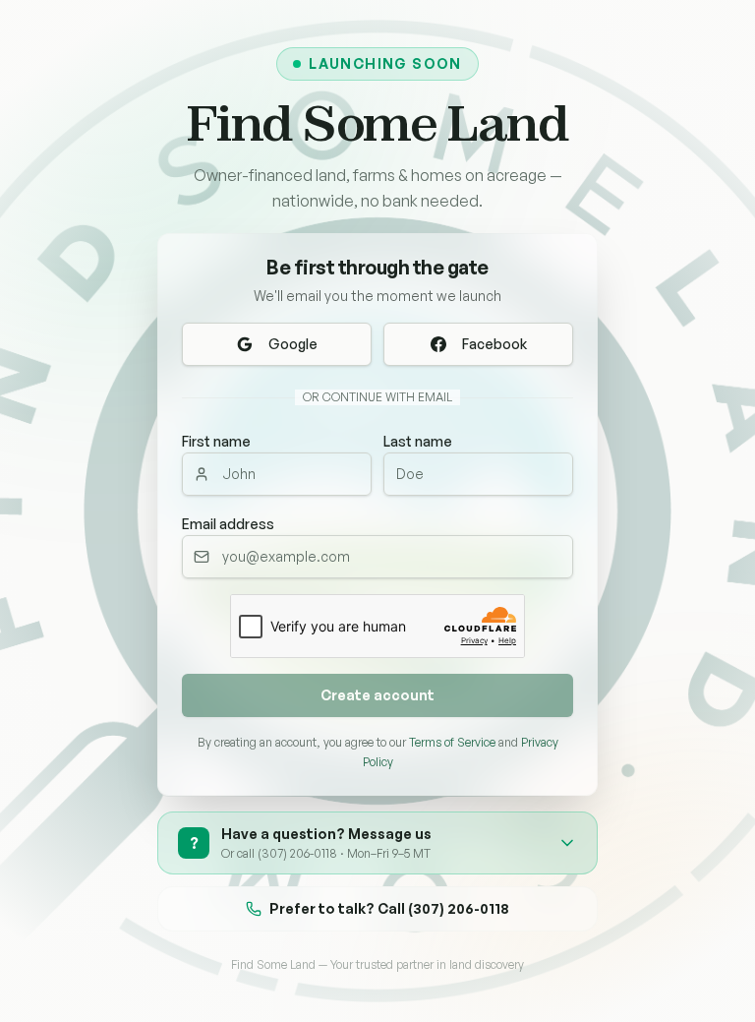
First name (216, 441)
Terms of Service (452, 742)
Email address (228, 523)
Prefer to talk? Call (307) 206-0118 (389, 908)
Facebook (494, 343)
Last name (417, 441)
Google (293, 343)
